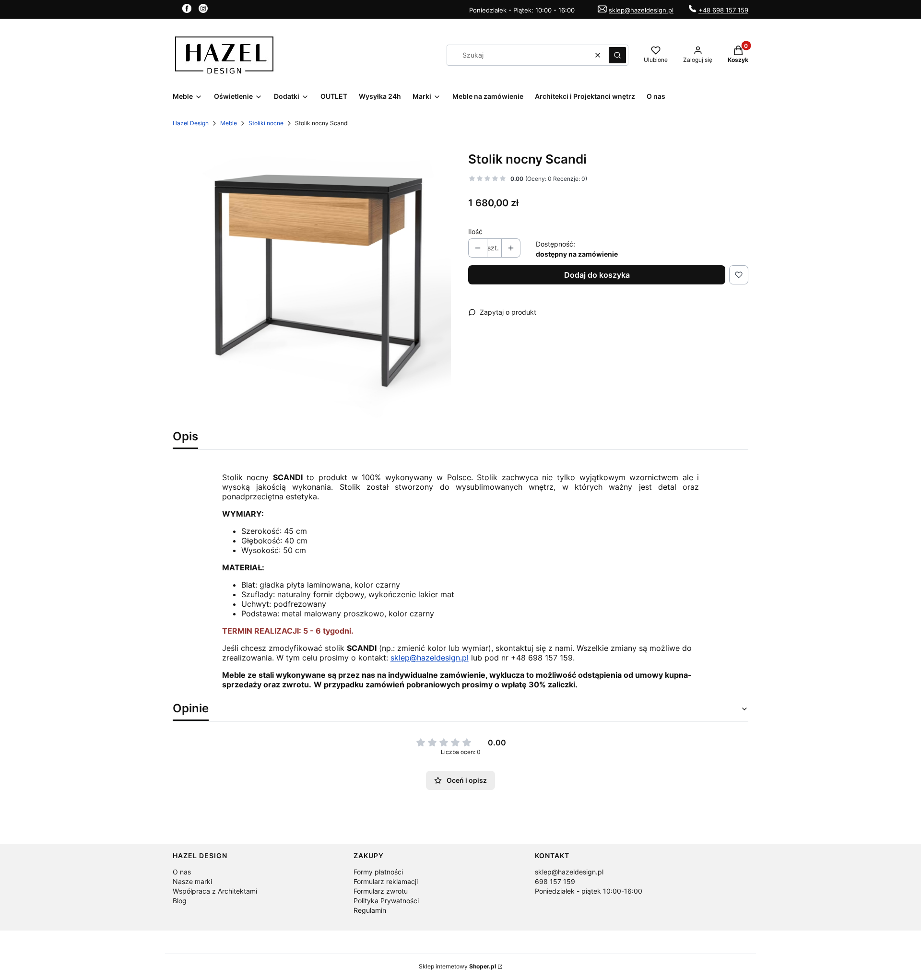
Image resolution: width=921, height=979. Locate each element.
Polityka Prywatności (386, 900)
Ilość (475, 231)
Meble (228, 123)
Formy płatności (378, 872)
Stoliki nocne (265, 123)
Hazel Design (191, 123)
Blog (180, 900)
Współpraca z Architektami (215, 891)
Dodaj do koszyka (597, 275)
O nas (182, 872)
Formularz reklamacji (386, 881)
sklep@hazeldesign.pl (641, 10)
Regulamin (370, 910)
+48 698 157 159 (723, 10)
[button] (617, 55)
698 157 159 (555, 881)
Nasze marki (192, 881)
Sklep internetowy (457, 966)
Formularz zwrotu (381, 891)
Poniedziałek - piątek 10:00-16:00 (588, 891)
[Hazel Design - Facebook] (186, 10)
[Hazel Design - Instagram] (203, 10)
